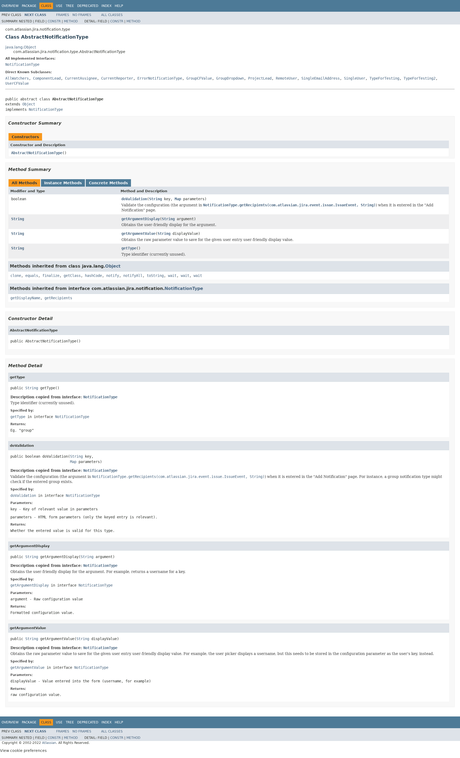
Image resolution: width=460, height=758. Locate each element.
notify (112, 275)
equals (31, 275)
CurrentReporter (117, 78)
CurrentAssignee (81, 78)
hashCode (93, 275)
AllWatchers (17, 78)
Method (71, 21)
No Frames (81, 15)
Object (28, 104)
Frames (62, 15)
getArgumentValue (138, 233)
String (155, 199)
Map (178, 199)
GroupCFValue (199, 78)
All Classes (112, 15)
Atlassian (49, 743)
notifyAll (132, 275)
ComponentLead (47, 78)
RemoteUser (286, 78)
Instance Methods (63, 183)
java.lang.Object (20, 47)
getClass (72, 275)
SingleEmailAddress (320, 78)
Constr (54, 21)
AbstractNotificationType (36, 153)
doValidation (134, 199)
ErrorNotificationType (159, 78)
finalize (50, 275)
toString (155, 275)
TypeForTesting (384, 78)
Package (29, 6)
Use (59, 6)
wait (172, 275)
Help (119, 6)
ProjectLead (260, 78)
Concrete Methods (108, 183)
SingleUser (354, 78)
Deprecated (87, 6)
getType (128, 248)
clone (15, 275)
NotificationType (22, 64)
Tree (70, 6)
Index (106, 6)
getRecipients (58, 298)
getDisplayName (25, 298)
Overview (10, 6)
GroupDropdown (230, 78)
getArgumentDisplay (140, 219)
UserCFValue (17, 83)
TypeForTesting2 (420, 78)
